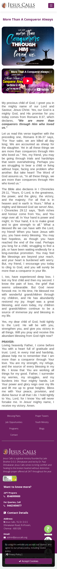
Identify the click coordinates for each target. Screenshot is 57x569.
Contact (14, 434)
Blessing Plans (13, 415)
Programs (13, 428)
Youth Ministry (42, 422)
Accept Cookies (29, 561)
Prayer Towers (42, 415)
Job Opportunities (14, 422)
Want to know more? (17, 487)
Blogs (41, 428)
